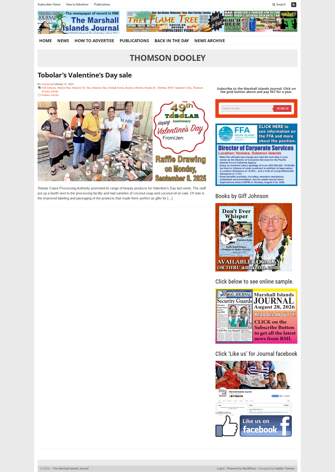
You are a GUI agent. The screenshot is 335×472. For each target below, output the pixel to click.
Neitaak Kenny (116, 87)
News (63, 40)
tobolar (54, 91)
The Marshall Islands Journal (70, 468)
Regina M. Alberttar (155, 87)
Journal (45, 84)
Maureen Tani (99, 87)
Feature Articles (50, 95)
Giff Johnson (49, 87)
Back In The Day (172, 40)
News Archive (209, 40)
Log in (221, 468)
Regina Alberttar (134, 87)
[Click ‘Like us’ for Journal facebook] (256, 399)
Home (45, 40)
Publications (102, 4)
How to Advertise (77, 4)
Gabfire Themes (285, 468)
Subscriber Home (49, 4)
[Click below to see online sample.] (256, 316)
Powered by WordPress (241, 468)
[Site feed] (294, 4)
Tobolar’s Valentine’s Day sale (85, 75)
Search (280, 4)
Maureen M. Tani (81, 87)
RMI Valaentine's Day (179, 87)
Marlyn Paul (64, 87)
